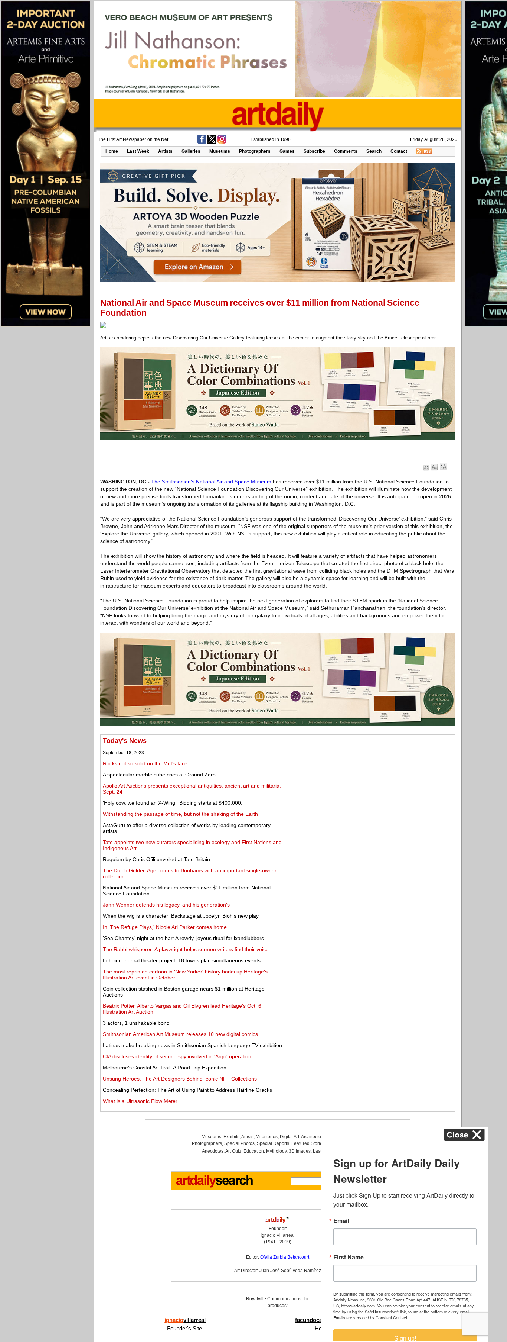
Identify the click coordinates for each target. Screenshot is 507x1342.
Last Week (138, 151)
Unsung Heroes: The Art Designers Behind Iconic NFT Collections (180, 1079)
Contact (398, 151)
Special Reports (273, 1143)
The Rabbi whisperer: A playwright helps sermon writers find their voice (186, 949)
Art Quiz (233, 1151)
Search (374, 151)
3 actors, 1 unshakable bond (136, 1023)
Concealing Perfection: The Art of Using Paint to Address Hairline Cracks (187, 1090)
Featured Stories (308, 1143)
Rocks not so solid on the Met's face (145, 763)
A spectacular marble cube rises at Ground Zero (159, 775)
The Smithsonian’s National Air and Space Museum (211, 482)
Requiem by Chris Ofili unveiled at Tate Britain (156, 859)
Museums (219, 151)
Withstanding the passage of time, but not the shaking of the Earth (180, 814)
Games (287, 151)
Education (253, 1151)
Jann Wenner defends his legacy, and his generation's (166, 905)
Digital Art (289, 1136)
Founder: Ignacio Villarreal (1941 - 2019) (278, 1235)
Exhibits (231, 1136)
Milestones (267, 1136)
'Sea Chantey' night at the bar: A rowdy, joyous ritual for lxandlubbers (183, 938)
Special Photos (239, 1143)
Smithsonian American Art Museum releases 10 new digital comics (180, 1034)
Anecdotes (212, 1151)
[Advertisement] (370, 789)
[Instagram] (221, 142)
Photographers (255, 151)
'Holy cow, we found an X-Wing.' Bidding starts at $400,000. (172, 803)
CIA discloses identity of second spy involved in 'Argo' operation (177, 1056)
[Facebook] (201, 142)
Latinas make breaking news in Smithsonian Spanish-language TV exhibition (192, 1045)
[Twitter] (211, 142)
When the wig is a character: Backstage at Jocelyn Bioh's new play (181, 916)
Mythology (276, 1151)
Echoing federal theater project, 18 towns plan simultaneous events (182, 960)
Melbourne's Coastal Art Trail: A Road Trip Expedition (164, 1068)
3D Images (300, 1151)
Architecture (313, 1136)
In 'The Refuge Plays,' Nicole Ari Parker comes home (165, 927)
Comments (345, 151)
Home (111, 151)
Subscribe (314, 151)
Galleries (190, 151)
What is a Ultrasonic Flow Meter (140, 1101)
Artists (165, 151)
